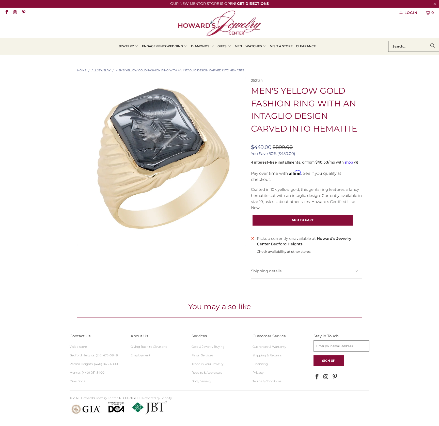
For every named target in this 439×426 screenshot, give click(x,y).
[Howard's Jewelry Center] (219, 24)
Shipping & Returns (267, 355)
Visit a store (78, 347)
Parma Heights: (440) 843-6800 (94, 364)
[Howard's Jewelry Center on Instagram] (15, 12)
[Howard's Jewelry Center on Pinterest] (23, 12)
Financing (260, 364)
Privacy (258, 372)
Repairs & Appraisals (207, 372)
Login (410, 12)
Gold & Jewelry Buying (208, 347)
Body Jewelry (201, 381)
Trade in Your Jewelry (207, 364)
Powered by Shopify (157, 398)
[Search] (432, 46)
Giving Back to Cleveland (149, 347)
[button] (129, 46)
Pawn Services (202, 355)
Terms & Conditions (267, 381)
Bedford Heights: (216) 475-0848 (94, 355)
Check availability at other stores (283, 252)
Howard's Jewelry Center (99, 398)
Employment (140, 355)
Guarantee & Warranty (269, 347)
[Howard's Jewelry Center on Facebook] (6, 12)
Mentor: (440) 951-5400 (87, 372)
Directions (77, 381)
